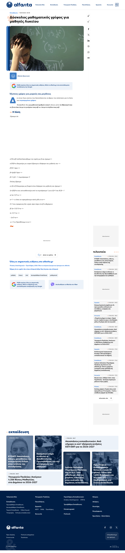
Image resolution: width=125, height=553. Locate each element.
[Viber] (88, 46)
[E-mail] (88, 58)
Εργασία (98, 5)
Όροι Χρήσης (10, 535)
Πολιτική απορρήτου (27, 535)
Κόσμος (95, 497)
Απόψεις (96, 502)
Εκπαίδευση (54, 5)
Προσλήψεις (50, 509)
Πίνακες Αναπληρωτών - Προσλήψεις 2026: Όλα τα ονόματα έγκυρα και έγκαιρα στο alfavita (39, 265)
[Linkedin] (88, 41)
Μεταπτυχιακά (69, 509)
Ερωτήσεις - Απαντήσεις (101, 516)
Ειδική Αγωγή (25, 510)
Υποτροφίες (10, 513)
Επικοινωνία (10, 537)
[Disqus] (48, 316)
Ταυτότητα (24, 537)
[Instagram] (111, 527)
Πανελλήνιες (86, 5)
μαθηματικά (53, 275)
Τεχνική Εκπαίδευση (12, 510)
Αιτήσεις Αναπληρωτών (71, 500)
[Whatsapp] (88, 52)
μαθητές (13, 275)
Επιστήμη (96, 506)
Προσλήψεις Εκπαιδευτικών (74, 497)
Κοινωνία (110, 5)
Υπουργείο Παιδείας (70, 5)
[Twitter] (88, 35)
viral (27, 275)
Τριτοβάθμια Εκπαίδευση (73, 504)
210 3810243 (111, 537)
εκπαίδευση (19, 432)
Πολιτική (67, 514)
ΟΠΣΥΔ (82, 500)
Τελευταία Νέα (40, 5)
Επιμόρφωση (97, 511)
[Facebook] (88, 29)
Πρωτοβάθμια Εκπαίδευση (14, 504)
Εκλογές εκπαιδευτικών (22, 513)
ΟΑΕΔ (42, 509)
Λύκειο (21, 275)
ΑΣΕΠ (37, 509)
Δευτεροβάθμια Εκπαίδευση (39, 275)
